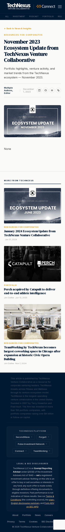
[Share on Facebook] (45, 90)
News (38, 515)
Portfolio (48, 16)
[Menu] (60, 6)
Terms (22, 521)
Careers (49, 515)
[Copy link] (58, 90)
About (15, 515)
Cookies (33, 521)
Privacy (11, 521)
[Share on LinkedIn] (39, 90)
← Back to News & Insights (17, 28)
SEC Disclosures (50, 521)
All (7, 16)
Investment (19, 16)
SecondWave (23, 437)
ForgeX (42, 437)
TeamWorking (40, 451)
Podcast (34, 16)
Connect (19, 451)
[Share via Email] (52, 90)
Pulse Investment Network (31, 444)
